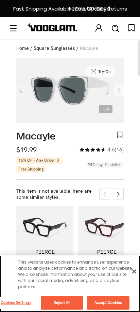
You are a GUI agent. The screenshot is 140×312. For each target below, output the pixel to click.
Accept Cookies (108, 302)
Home (22, 48)
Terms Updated (89, 9)
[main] (70, 283)
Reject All (62, 302)
